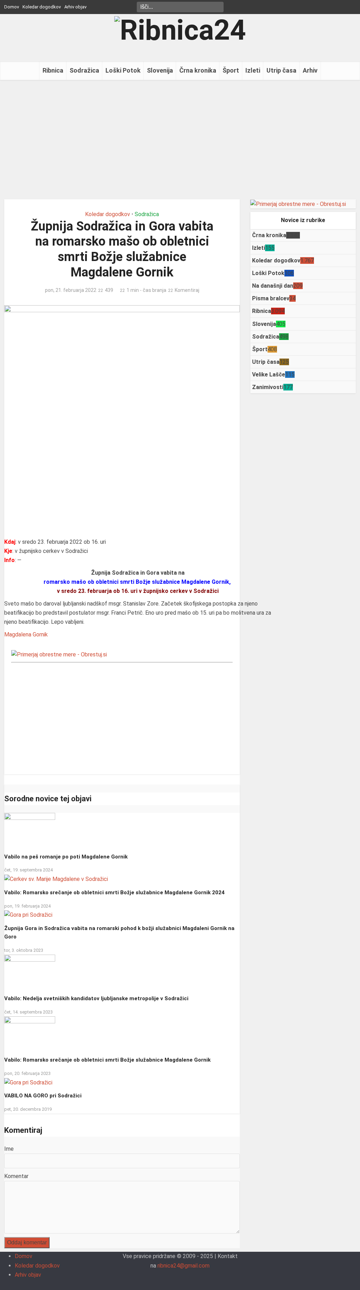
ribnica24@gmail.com (184, 1265)
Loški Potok (123, 70)
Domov (11, 6)
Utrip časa (281, 70)
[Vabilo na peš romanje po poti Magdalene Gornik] (29, 830)
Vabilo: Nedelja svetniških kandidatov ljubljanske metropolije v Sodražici (96, 998)
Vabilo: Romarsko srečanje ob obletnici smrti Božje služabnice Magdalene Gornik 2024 (114, 892)
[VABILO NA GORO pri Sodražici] (28, 1082)
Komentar (16, 1176)
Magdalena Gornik (26, 634)
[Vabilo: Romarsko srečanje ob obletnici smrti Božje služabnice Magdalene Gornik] (29, 1033)
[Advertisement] (180, 140)
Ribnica (53, 70)
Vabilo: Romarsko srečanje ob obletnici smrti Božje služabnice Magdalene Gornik (107, 1060)
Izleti (252, 70)
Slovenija (160, 70)
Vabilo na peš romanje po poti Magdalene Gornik (66, 857)
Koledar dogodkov (41, 6)
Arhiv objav (75, 6)
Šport (231, 70)
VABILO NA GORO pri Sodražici (43, 1095)
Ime (9, 1148)
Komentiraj (187, 290)
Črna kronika (197, 70)
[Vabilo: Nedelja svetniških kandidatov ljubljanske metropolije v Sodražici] (29, 972)
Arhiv (310, 70)
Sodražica (84, 70)
